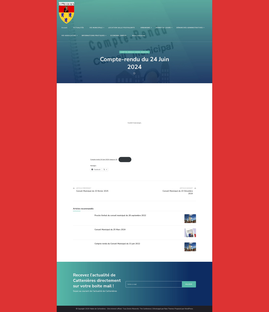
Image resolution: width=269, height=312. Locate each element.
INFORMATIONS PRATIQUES (93, 36)
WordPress (188, 309)
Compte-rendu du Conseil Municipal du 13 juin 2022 (117, 243)
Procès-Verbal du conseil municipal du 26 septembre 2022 (120, 215)
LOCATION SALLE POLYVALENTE (121, 28)
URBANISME (145, 28)
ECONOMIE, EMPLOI (118, 36)
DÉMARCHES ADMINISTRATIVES (189, 28)
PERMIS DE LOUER (163, 28)
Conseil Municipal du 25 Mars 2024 (110, 229)
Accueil (64, 28)
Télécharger (125, 159)
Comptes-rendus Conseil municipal (134, 52)
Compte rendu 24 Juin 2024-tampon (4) (103, 159)
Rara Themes (169, 309)
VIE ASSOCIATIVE (68, 36)
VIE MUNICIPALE (96, 28)
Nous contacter (138, 36)
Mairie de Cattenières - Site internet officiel (106, 309)
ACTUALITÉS (78, 28)
